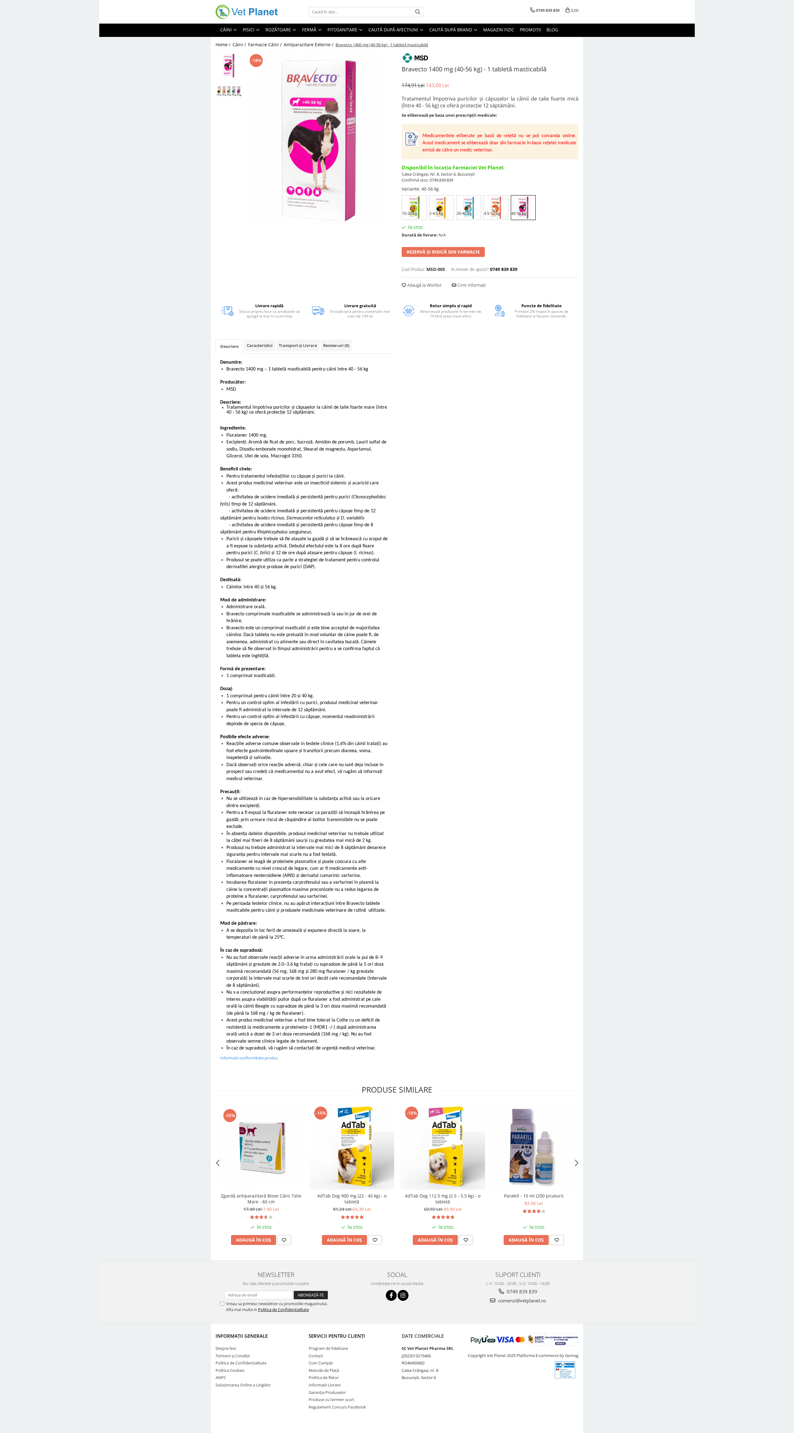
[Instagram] (403, 1295)
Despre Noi (226, 1348)
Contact (316, 1356)
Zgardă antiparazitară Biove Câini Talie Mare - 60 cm (261, 1199)
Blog (552, 30)
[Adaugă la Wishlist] (284, 1240)
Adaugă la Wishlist (424, 285)
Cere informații (471, 285)
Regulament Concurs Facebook (337, 1407)
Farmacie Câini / (265, 44)
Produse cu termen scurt (331, 1399)
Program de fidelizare (328, 1348)
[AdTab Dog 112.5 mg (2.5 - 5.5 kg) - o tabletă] (442, 1147)
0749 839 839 (521, 1291)
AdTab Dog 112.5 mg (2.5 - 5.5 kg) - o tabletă (442, 1199)
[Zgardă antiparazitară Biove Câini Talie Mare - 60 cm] (261, 1147)
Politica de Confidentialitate (283, 1309)
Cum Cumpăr (321, 1363)
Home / (224, 44)
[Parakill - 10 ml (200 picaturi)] (533, 1147)
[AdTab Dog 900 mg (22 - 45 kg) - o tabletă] (352, 1147)
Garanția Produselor (327, 1392)
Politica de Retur (324, 1377)
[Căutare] (417, 12)
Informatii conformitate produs (249, 1058)
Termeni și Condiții (233, 1356)
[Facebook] (391, 1295)
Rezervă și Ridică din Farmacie (443, 252)
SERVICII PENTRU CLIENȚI (337, 1336)
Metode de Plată (324, 1370)
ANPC (221, 1377)
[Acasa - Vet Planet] (247, 12)
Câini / (240, 44)
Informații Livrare (325, 1385)
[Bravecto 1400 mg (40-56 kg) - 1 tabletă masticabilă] (318, 139)
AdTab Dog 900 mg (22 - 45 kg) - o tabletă (351, 1199)
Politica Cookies (230, 1370)
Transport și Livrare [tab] (298, 345)
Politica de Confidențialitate (241, 1363)
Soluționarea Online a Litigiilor (243, 1385)
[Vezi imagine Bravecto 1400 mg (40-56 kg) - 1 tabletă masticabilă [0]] (229, 66)
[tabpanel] (318, 139)
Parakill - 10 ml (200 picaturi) (533, 1196)
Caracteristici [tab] (260, 345)
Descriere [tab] (229, 346)
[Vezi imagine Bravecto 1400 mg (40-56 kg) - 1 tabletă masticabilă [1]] (229, 92)
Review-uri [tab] (336, 345)
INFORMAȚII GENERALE (242, 1336)
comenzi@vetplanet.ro (521, 1300)
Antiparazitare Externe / (309, 44)
